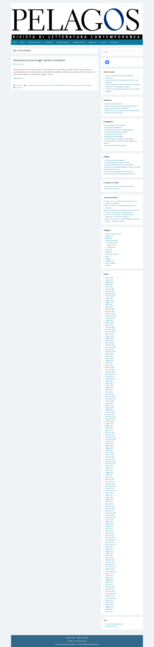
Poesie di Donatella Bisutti (113, 128)
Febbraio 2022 (110, 367)
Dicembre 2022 (110, 345)
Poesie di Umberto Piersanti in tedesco (117, 162)
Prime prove (111, 247)
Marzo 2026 (109, 287)
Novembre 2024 (110, 316)
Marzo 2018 (109, 452)
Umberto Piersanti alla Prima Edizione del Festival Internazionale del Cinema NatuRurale (120, 107)
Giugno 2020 (109, 405)
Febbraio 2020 (110, 412)
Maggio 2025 (109, 302)
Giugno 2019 (109, 423)
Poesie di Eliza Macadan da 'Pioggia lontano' (119, 130)
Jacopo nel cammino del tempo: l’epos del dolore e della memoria (122, 211)
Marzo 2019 (109, 430)
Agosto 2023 (109, 334)
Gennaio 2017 (109, 482)
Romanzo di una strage (72, 85)
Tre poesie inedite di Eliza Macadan (116, 132)
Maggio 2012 (109, 607)
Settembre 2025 (110, 296)
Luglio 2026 (109, 280)
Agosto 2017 (109, 466)
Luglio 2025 (109, 298)
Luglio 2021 (109, 383)
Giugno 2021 (109, 385)
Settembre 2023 (110, 332)
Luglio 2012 (109, 602)
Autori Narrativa (112, 243)
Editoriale (108, 238)
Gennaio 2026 (109, 291)
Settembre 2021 (110, 379)
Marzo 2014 (109, 558)
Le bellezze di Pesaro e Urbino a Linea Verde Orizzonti (122, 110)
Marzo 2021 (109, 392)
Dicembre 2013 (110, 564)
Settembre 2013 (110, 571)
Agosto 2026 (109, 278)
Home (15, 42)
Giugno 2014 (109, 551)
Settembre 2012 (110, 598)
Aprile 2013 (109, 582)
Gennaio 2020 (109, 414)
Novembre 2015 (110, 513)
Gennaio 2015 (109, 535)
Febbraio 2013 (110, 587)
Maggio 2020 (109, 408)
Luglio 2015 (109, 522)
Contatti (103, 42)
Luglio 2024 (109, 320)
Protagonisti (49, 42)
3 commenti (19, 88)
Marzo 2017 (109, 477)
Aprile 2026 (109, 284)
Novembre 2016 (110, 486)
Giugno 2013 (109, 578)
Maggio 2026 (109, 282)
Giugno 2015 (109, 524)
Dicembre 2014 (110, 537)
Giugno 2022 (109, 358)
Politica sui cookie (82, 638)
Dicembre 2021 (110, 372)
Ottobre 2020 (109, 401)
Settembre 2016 (110, 490)
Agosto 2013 (109, 573)
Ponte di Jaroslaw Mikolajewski (114, 160)
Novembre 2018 (110, 439)
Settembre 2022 (110, 352)
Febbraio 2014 (110, 560)
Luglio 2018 (109, 443)
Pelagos (107, 259)
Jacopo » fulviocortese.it (113, 210)
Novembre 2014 (110, 540)
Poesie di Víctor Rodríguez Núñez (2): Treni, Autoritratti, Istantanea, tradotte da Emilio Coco (119, 172)
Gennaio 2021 (109, 394)
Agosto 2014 (109, 546)
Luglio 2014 (109, 549)
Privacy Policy (113, 42)
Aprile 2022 (109, 363)
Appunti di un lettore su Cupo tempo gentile (119, 186)
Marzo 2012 (109, 611)
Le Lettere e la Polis (111, 254)
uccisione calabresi (86, 85)
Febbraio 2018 (110, 455)
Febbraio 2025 (110, 309)
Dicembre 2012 (110, 591)
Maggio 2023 (109, 338)
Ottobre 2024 (109, 318)
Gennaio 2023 (109, 343)
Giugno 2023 (109, 336)
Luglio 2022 (109, 356)
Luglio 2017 (109, 468)
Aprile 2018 (109, 450)
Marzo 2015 (109, 531)
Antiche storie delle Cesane (113, 104)
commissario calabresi (33, 85)
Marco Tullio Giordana (57, 85)
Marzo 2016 (109, 504)
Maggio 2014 (109, 553)
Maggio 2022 (109, 361)
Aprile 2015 (109, 529)
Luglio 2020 (109, 403)
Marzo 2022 (109, 365)
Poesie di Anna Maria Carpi (113, 134)
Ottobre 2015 (109, 515)
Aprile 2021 (109, 390)
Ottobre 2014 (109, 542)
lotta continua (45, 85)
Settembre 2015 (110, 517)
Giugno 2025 (109, 300)
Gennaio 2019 (109, 435)
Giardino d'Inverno (111, 241)
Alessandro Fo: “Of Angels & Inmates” (117, 87)
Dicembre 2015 (110, 511)
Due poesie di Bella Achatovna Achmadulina (118, 165)
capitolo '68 (109, 236)
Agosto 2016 (109, 493)
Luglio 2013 (109, 576)
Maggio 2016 (109, 499)
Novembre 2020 (110, 399)
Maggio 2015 (109, 526)
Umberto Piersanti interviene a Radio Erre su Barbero (123, 84)
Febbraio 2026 (110, 289)
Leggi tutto (21, 78)
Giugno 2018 (109, 446)
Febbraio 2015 (110, 533)
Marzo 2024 (109, 325)
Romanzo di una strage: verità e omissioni (39, 60)
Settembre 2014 (110, 544)
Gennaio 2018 (109, 457)
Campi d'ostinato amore (113, 234)
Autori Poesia (111, 245)
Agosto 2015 (109, 520)
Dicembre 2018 (110, 437)
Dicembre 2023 (110, 329)
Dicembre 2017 (110, 459)
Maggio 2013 (109, 580)
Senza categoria (110, 263)
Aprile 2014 (109, 555)
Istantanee (18, 85)
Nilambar (96, 644)
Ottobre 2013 (109, 569)
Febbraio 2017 (110, 479)
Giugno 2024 (109, 323)
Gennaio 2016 (109, 508)
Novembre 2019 (110, 419)
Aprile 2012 (109, 609)
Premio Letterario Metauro (114, 624)
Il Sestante (108, 250)
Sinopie (22, 42)
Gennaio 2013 (109, 589)
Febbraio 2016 (110, 506)
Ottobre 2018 (109, 441)
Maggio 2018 (109, 448)
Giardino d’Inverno (34, 42)
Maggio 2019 (109, 426)
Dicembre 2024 (110, 314)
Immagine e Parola (78, 42)
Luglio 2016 (109, 495)
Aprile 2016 (109, 502)
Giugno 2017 (109, 470)
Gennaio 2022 (109, 370)
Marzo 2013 (109, 585)
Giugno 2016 (109, 497)
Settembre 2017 (110, 464)
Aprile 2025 (109, 305)
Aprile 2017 (109, 475)
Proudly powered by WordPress (66, 644)
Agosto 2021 (109, 381)
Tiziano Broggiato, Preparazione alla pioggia (118, 139)
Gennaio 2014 (109, 562)
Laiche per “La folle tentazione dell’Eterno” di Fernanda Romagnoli (119, 215)
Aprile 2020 (109, 410)
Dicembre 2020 (110, 396)
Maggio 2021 (109, 387)
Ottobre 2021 (109, 376)
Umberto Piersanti (62, 42)
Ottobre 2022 (109, 349)
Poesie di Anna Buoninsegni (113, 137)
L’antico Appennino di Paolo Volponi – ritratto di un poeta (122, 220)
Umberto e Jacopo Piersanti (113, 113)
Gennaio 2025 (109, 311)
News (107, 256)
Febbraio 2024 (110, 327)
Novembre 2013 (110, 567)
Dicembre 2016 (110, 484)
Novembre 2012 (110, 594)
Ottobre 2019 (109, 421)
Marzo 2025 (109, 307)
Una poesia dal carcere (111, 189)
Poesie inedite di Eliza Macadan (114, 125)
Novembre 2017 (110, 461)
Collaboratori (92, 42)
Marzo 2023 (109, 341)
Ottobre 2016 (109, 488)
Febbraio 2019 (110, 432)
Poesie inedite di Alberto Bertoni (115, 145)
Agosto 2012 (109, 600)
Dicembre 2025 (110, 293)
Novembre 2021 (110, 374)
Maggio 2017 (109, 473)
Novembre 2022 (110, 347)
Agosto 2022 (109, 354)
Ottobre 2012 (109, 596)
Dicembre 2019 (110, 417)
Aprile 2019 (109, 428)
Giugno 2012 (109, 605)
